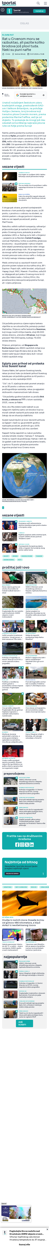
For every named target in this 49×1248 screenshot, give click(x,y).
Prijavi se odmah (12, 873)
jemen (15, 556)
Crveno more (26, 556)
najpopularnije (15, 957)
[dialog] (24, 1238)
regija (34, 887)
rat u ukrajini (21, 887)
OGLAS (24, 23)
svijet (6, 556)
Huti (20, 560)
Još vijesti (22, 1023)
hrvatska (7, 887)
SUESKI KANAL (9, 560)
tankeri (39, 556)
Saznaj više (24, 1244)
